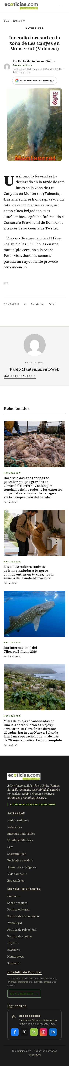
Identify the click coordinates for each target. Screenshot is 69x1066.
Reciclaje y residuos (20, 860)
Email (52, 304)
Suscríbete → (24, 993)
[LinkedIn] (53, 1032)
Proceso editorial (22, 65)
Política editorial (18, 909)
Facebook (37, 304)
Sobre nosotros (17, 903)
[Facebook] (15, 1032)
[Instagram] (43, 1032)
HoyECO (12, 943)
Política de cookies (19, 936)
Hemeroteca (15, 956)
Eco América (15, 880)
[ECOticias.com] (21, 5)
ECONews (13, 950)
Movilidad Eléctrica (20, 840)
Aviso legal (14, 923)
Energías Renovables (21, 834)
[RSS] (34, 1032)
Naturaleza (19, 21)
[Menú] (61, 6)
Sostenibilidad (16, 854)
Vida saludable (17, 874)
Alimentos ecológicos (21, 867)
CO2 (10, 847)
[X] (24, 1032)
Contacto (13, 896)
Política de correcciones (23, 916)
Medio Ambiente (18, 820)
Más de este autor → (20, 376)
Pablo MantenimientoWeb (35, 61)
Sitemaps (13, 963)
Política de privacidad (21, 930)
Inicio (7, 21)
